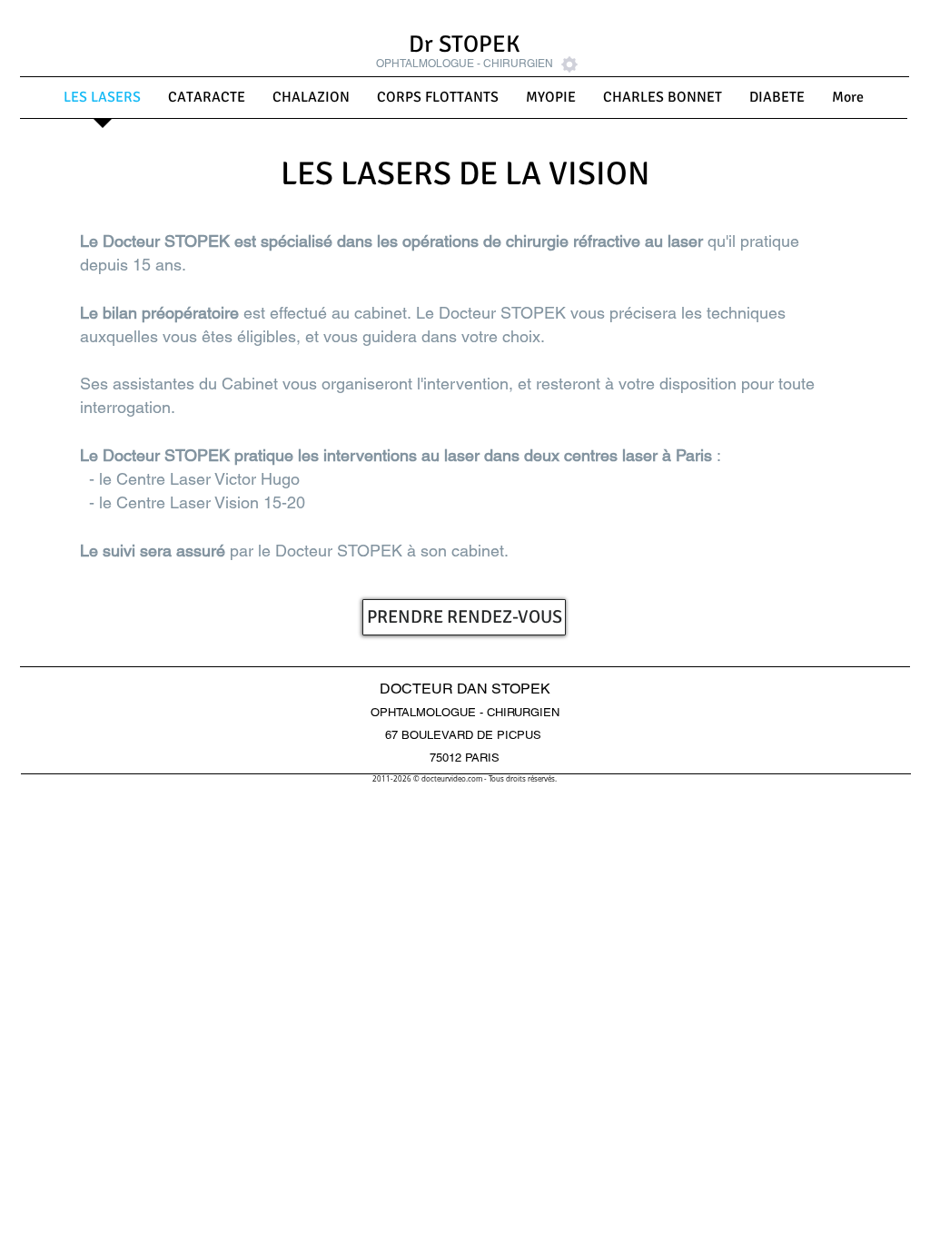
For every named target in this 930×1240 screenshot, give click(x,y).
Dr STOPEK (464, 44)
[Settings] (569, 64)
